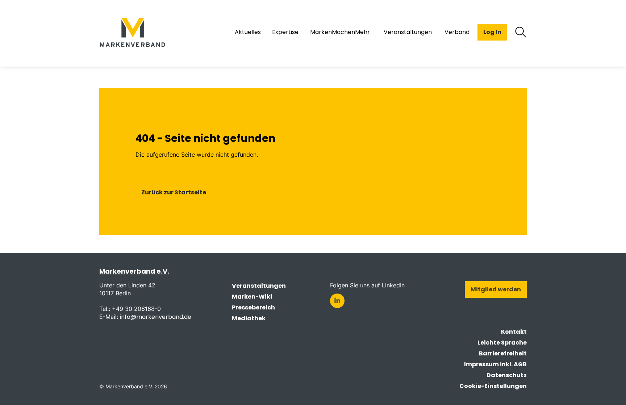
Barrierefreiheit (503, 353)
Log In (492, 32)
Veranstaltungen (259, 286)
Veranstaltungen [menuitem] (408, 32)
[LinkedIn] (337, 301)
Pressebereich (253, 307)
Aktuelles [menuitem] (248, 32)
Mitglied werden (496, 289)
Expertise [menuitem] (285, 32)
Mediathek (249, 318)
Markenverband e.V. (134, 271)
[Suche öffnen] (521, 32)
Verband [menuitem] (457, 32)
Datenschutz (507, 375)
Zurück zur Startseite (173, 192)
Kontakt (514, 332)
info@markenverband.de (155, 317)
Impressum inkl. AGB (495, 364)
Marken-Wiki (252, 296)
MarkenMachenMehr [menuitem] (340, 32)
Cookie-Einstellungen (493, 386)
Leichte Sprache (502, 342)
